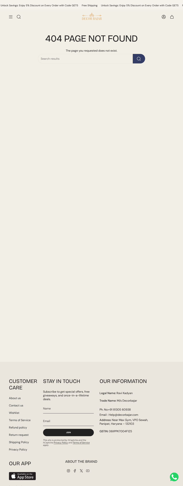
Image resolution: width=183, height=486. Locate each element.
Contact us (16, 405)
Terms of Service (20, 420)
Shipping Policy (19, 442)
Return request (19, 435)
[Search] (139, 58)
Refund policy (18, 427)
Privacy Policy (18, 449)
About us (15, 398)
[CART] (172, 16)
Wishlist (14, 413)
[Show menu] (10, 16)
